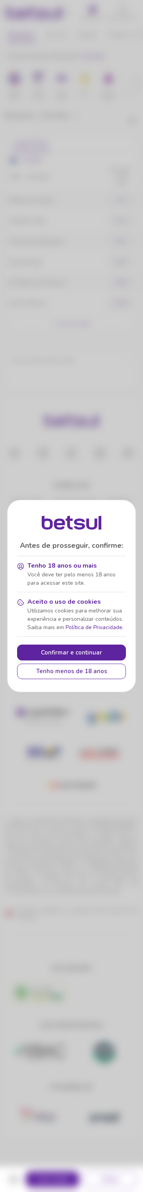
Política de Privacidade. (95, 627)
